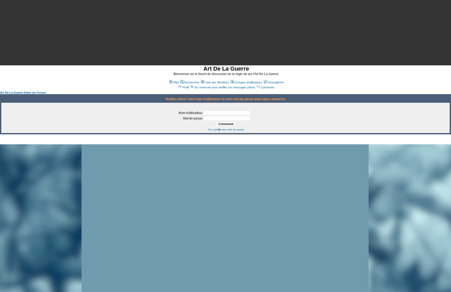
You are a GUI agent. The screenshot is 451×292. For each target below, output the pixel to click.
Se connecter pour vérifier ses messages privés (224, 87)
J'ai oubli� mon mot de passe (226, 129)
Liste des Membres (217, 82)
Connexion (267, 87)
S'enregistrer (276, 82)
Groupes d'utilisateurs (248, 82)
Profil (185, 87)
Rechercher (191, 82)
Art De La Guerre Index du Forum (23, 92)
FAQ (176, 82)
